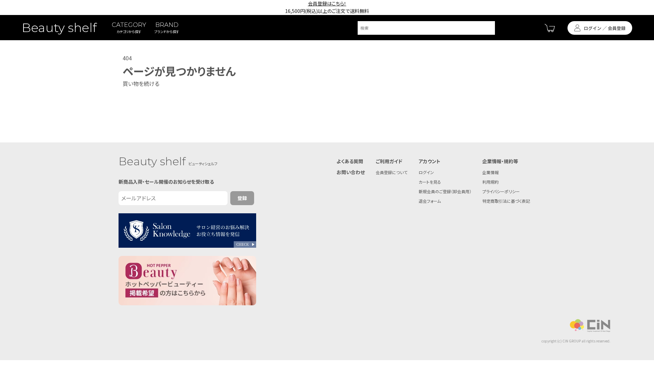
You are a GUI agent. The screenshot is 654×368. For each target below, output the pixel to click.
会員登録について (391, 172)
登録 (242, 198)
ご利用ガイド (389, 161)
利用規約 (490, 182)
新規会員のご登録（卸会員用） (445, 191)
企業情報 (490, 172)
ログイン (426, 172)
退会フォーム (430, 201)
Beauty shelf (59, 27)
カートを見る (430, 182)
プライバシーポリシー (501, 191)
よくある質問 (350, 161)
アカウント (429, 161)
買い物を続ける (141, 83)
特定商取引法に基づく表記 (506, 201)
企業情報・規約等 (500, 161)
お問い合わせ (351, 172)
